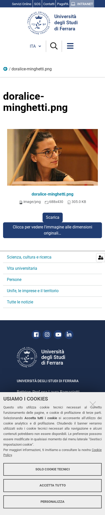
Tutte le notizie (20, 302)
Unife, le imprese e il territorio (33, 290)
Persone (14, 279)
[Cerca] (54, 46)
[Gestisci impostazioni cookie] (100, 257)
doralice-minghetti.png (52, 194)
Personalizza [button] (52, 502)
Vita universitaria (22, 268)
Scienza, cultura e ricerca (29, 257)
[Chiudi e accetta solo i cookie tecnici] (93, 404)
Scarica (52, 217)
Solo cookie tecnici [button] (52, 469)
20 (5, 70)
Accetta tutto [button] (53, 485)
